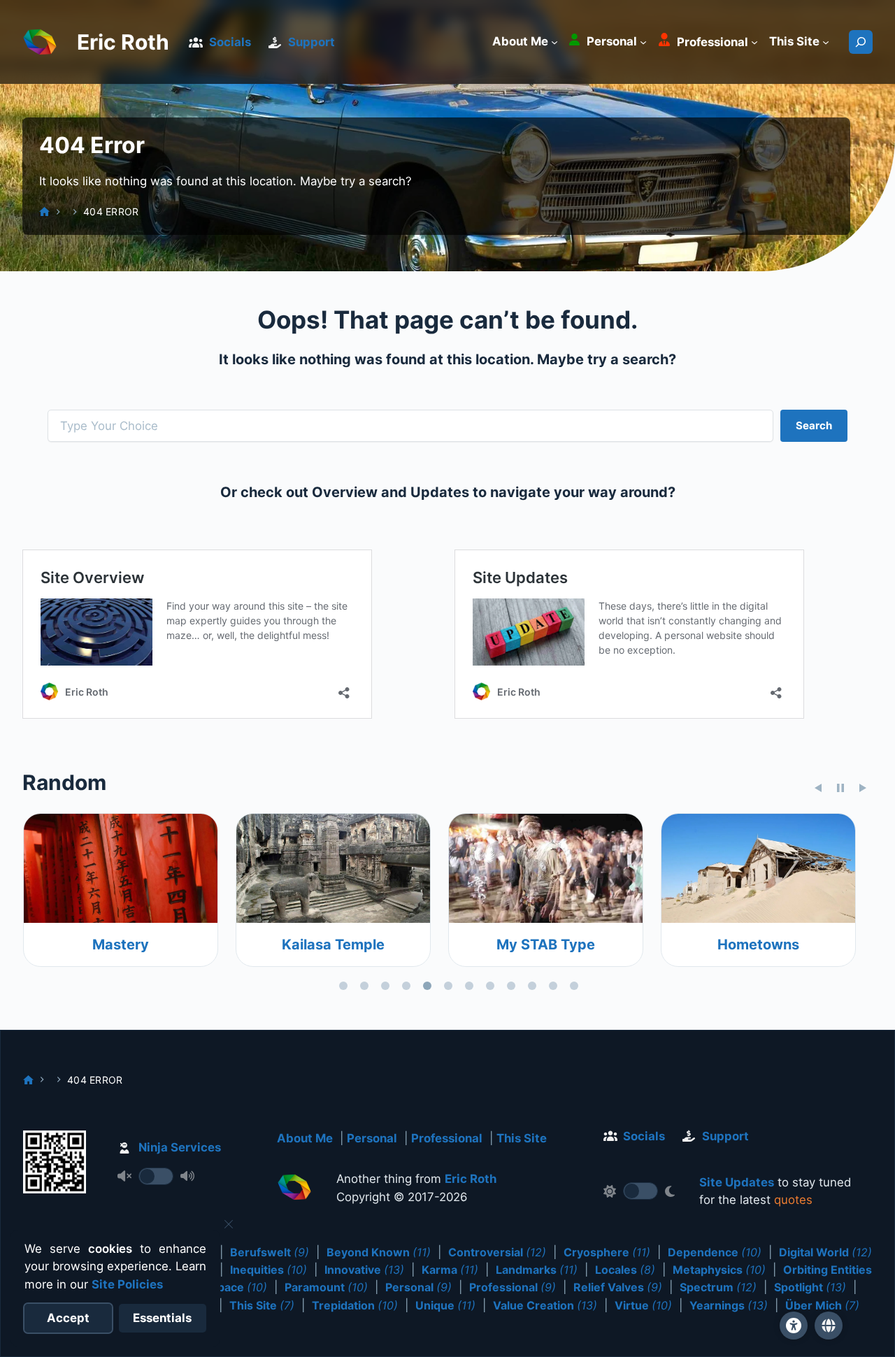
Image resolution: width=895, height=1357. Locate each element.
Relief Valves (617, 1287)
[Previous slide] (818, 788)
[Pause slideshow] (840, 788)
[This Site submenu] (825, 41)
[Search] (861, 42)
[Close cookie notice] (228, 1224)
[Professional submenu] (754, 41)
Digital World (825, 1252)
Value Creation (545, 1305)
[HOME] (44, 211)
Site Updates (736, 1182)
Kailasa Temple (332, 944)
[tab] (343, 986)
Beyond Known (379, 1252)
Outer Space (221, 1287)
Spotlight (810, 1287)
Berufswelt (269, 1252)
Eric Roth (123, 42)
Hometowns (758, 944)
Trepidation (355, 1305)
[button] (829, 1326)
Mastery (120, 944)
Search (814, 425)
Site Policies (127, 1284)
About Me (305, 1138)
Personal (372, 1138)
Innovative (364, 1270)
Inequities (268, 1270)
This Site (521, 1138)
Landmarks (537, 1270)
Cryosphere (607, 1252)
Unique (445, 1305)
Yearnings (728, 1305)
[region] (447, 904)
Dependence (714, 1252)
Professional (446, 1138)
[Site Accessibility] (794, 1326)
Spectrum (718, 1287)
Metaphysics (719, 1270)
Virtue (643, 1305)
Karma (450, 1270)
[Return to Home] (294, 1189)
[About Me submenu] (554, 41)
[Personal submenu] (643, 41)
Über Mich (822, 1305)
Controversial (497, 1252)
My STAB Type (545, 944)
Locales (625, 1270)
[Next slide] (863, 788)
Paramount (326, 1287)
